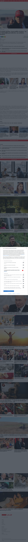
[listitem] (14, 273)
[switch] (23, 262)
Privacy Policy (18, 293)
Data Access (14, 293)
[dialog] (14, 271)
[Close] (26, 248)
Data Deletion (9, 293)
